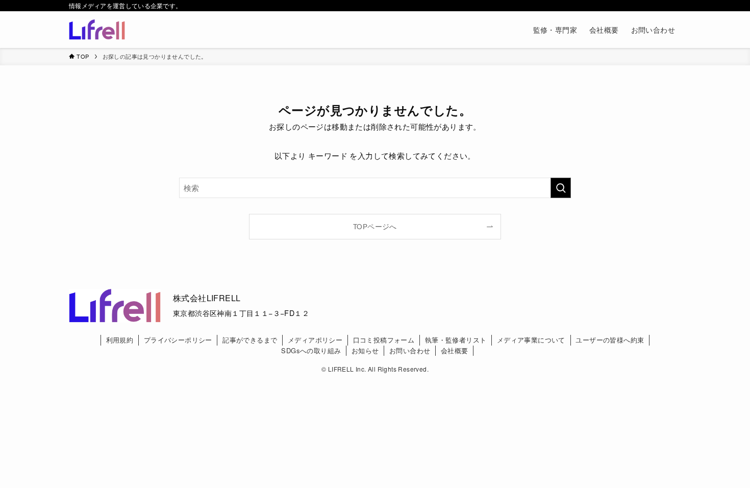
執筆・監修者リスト (456, 340)
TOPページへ (375, 226)
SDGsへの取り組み (311, 350)
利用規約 (120, 340)
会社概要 (454, 350)
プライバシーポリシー (178, 340)
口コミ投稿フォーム (384, 340)
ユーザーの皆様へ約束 (610, 340)
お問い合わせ (409, 350)
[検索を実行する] (561, 188)
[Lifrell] (97, 29)
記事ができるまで (249, 340)
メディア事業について (531, 340)
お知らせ (365, 350)
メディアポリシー (315, 340)
